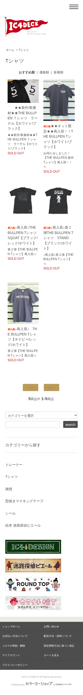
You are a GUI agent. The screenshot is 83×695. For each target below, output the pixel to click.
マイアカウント (11, 655)
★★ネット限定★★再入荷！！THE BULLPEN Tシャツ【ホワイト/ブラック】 (58, 136)
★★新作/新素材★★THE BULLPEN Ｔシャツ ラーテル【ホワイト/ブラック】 (23, 118)
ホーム (10, 50)
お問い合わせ (51, 626)
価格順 (44, 72)
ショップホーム (11, 626)
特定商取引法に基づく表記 (59, 645)
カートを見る (51, 655)
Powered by (18, 684)
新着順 (58, 72)
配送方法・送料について (58, 636)
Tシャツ (24, 50)
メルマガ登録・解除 (13, 645)
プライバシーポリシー (15, 664)
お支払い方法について (15, 636)
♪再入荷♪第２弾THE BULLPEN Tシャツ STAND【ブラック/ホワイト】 (58, 237)
